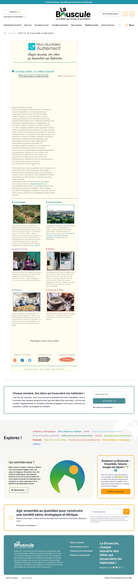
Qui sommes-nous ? (31, 369)
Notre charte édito (58, 369)
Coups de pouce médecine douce (106, 431)
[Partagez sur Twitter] (29, 361)
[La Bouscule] (73, 13)
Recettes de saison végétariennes (84, 440)
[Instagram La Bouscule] (119, 567)
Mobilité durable (91, 25)
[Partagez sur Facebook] (22, 361)
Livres (86, 431)
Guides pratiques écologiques (116, 440)
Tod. (130, 578)
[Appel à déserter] (26, 259)
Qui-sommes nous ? (111, 14)
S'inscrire (13, 12)
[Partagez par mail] (14, 361)
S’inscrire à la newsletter (81, 551)
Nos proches (76, 25)
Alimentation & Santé (12, 25)
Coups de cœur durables (55, 440)
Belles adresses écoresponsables (77, 435)
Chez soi (27, 25)
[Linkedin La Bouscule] (116, 567)
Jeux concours (27, 578)
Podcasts (37, 440)
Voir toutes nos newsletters (14, 17)
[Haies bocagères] (60, 212)
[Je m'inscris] (67, 361)
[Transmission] (26, 212)
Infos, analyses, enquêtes (70, 431)
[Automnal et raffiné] (60, 300)
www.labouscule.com (38, 184)
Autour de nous (107, 25)
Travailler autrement (60, 25)
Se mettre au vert (42, 25)
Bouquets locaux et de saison (117, 435)
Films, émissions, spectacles (46, 435)
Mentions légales (12, 578)
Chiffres (36, 444)
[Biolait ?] (60, 259)
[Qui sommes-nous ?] (67, 76)
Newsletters (12, 33)
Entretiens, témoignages (44, 431)
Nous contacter (45, 369)
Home (5, 33)
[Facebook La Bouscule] (114, 567)
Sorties (98, 435)
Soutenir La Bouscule (115, 491)
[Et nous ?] (26, 300)
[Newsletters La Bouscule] (122, 567)
